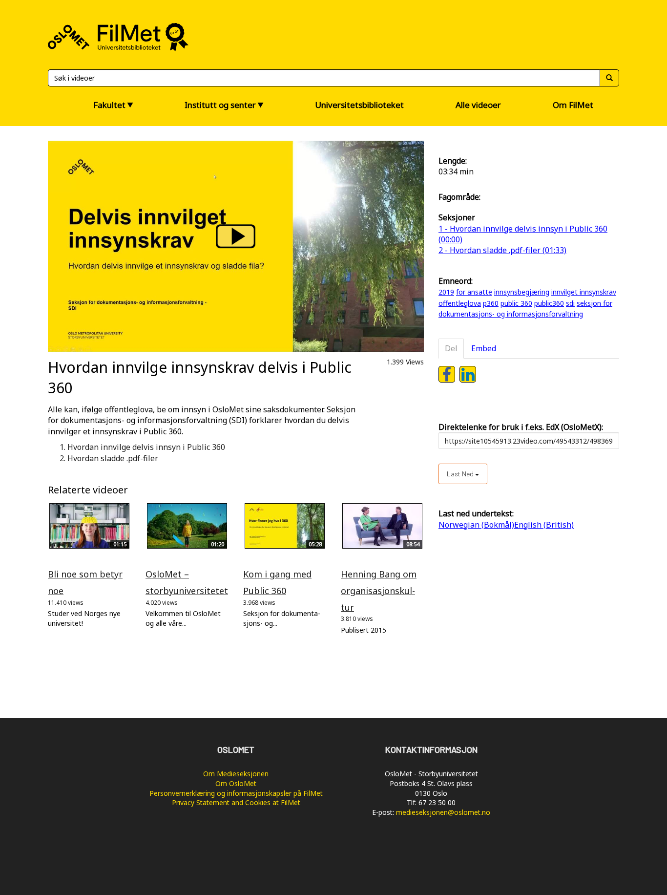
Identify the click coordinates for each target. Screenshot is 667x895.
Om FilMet (573, 104)
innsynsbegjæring (521, 292)
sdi (570, 303)
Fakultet (109, 104)
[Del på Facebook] (446, 374)
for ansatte (474, 292)
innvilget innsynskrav (583, 292)
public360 (549, 303)
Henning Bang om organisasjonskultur (379, 590)
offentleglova (459, 303)
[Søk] (609, 77)
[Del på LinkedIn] (467, 374)
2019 (446, 292)
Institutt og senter (220, 104)
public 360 (516, 303)
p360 (491, 303)
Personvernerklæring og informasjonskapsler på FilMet (236, 793)
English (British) (544, 524)
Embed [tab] (483, 348)
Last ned (461, 473)
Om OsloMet (235, 783)
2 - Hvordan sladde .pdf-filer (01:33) (502, 250)
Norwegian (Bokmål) (476, 524)
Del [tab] (451, 348)
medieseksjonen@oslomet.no (443, 812)
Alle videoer (478, 104)
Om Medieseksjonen (236, 773)
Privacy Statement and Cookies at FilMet (236, 802)
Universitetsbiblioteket (359, 104)
